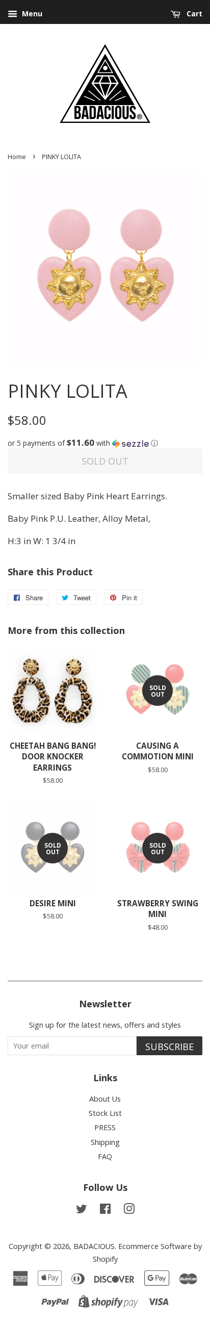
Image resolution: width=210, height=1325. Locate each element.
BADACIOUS (94, 1246)
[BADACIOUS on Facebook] (105, 1210)
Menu (31, 13)
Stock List (105, 1113)
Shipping (105, 1142)
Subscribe (169, 1046)
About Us (105, 1099)
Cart (193, 13)
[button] (105, 443)
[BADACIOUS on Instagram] (129, 1210)
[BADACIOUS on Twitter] (81, 1210)
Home (17, 156)
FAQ (105, 1156)
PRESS (105, 1127)
